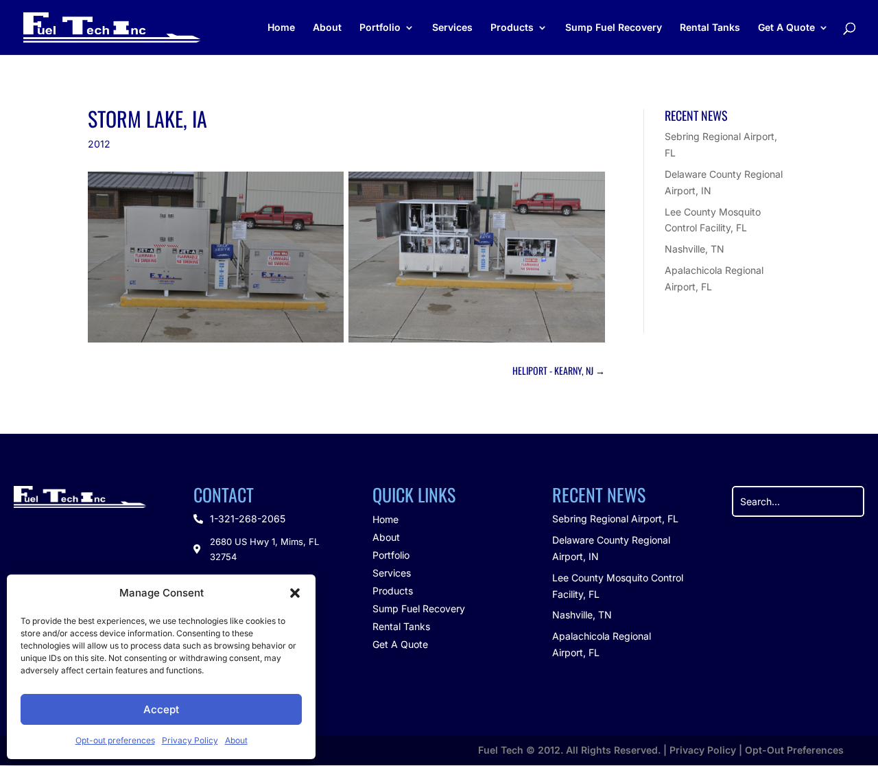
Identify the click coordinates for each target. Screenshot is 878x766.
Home (281, 28)
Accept (161, 709)
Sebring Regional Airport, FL (615, 518)
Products (512, 28)
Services (452, 28)
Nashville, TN (694, 249)
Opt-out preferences (115, 740)
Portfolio (380, 28)
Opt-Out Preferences (794, 750)
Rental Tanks (710, 28)
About (236, 740)
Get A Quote (786, 28)
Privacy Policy (190, 740)
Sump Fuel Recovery (613, 28)
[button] (295, 593)
